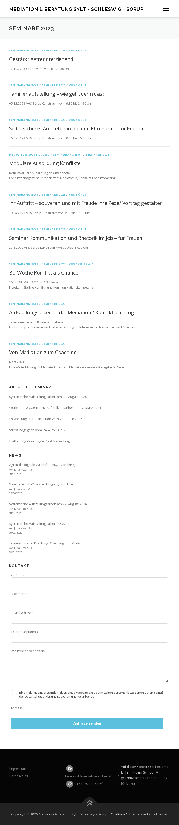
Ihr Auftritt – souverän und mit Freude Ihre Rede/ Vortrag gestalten (86, 202)
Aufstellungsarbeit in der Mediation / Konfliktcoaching (71, 312)
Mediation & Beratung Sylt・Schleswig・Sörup (76, 9)
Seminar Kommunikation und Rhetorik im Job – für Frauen (75, 237)
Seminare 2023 (53, 50)
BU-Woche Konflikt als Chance (43, 272)
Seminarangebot (23, 50)
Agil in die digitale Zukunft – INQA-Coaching (42, 464)
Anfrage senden (87, 723)
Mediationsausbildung (29, 154)
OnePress (118, 814)
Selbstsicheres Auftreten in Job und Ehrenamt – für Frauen (76, 128)
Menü (166, 9)
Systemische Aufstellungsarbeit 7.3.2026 (39, 523)
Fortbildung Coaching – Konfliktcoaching (39, 441)
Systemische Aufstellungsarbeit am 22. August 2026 (48, 396)
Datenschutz (18, 776)
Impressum (17, 768)
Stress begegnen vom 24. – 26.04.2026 (38, 430)
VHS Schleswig (81, 264)
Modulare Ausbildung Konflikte (45, 163)
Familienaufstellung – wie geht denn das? (56, 93)
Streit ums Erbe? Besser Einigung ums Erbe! (41, 484)
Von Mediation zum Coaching (42, 352)
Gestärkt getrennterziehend (41, 58)
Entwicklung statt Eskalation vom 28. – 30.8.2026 (45, 419)
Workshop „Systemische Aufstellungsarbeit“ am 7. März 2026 (55, 407)
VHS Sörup (78, 50)
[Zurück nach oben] (89, 803)
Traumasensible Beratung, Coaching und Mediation (47, 543)
